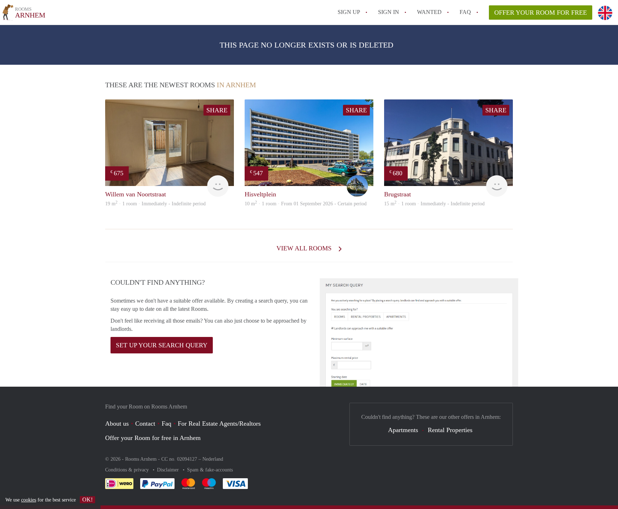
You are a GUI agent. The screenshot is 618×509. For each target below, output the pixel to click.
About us (117, 423)
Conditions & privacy (127, 470)
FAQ (465, 12)
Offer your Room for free (540, 12)
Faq (166, 423)
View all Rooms (304, 248)
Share (216, 110)
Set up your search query (161, 345)
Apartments (403, 430)
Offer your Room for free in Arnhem (153, 437)
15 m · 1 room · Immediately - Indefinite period (434, 203)
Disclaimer (168, 470)
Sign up (349, 12)
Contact (145, 423)
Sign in (388, 12)
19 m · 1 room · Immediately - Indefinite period (155, 203)
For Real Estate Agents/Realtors (219, 423)
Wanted (429, 12)
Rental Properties (450, 430)
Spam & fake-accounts (210, 470)
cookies (28, 500)
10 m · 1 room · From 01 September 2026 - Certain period (306, 203)
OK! (87, 499)
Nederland (212, 459)
